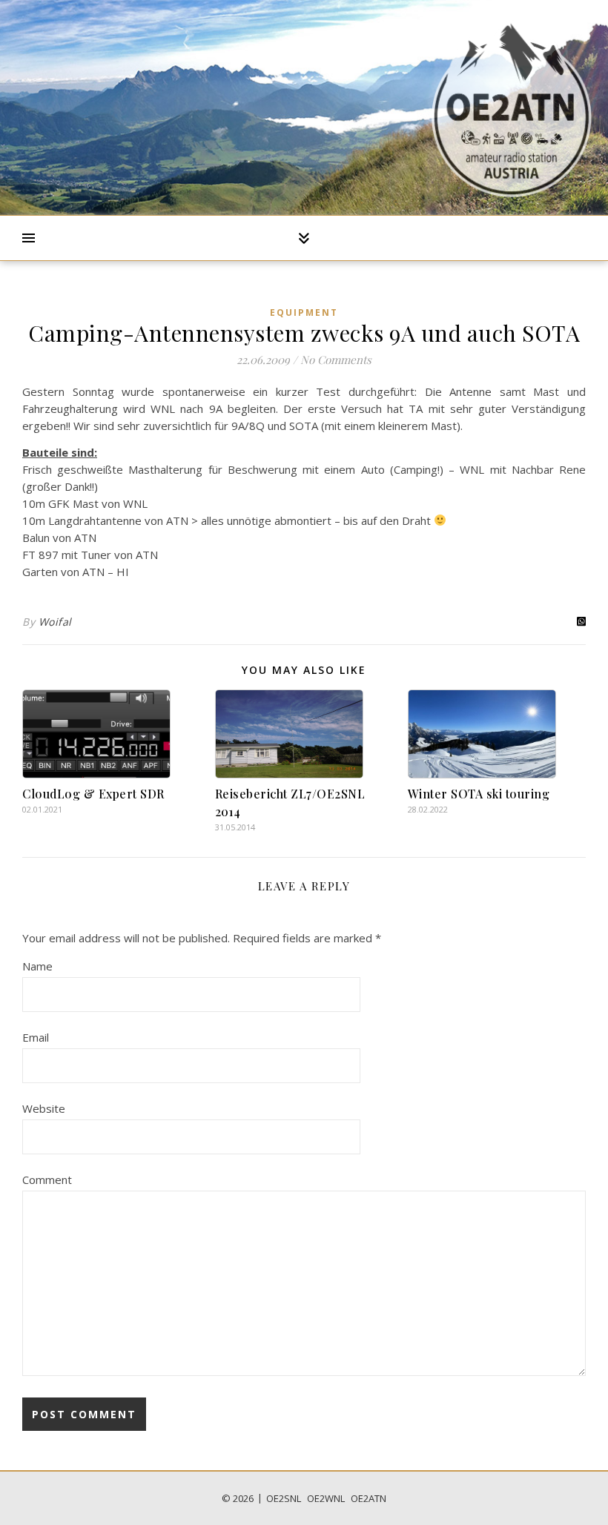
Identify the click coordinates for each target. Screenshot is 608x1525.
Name (37, 966)
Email (35, 1037)
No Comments (335, 359)
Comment (47, 1179)
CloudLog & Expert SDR (93, 793)
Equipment (304, 312)
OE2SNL (283, 1498)
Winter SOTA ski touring (479, 793)
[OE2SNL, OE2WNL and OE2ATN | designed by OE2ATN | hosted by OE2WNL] (511, 107)
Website (43, 1108)
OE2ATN (368, 1498)
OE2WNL (326, 1498)
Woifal (55, 622)
